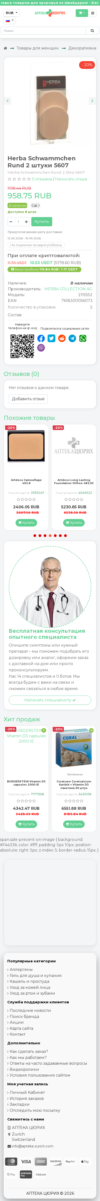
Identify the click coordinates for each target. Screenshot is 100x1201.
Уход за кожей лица (30, 987)
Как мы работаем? (28, 1057)
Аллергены (21, 969)
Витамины (27, 774)
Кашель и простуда (29, 981)
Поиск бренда (24, 1016)
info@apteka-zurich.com (32, 1146)
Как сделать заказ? (29, 1051)
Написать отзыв (71, 179)
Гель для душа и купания (36, 975)
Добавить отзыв (28, 399)
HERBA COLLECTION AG (68, 289)
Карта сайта (21, 1028)
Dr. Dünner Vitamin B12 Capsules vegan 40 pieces (74, 783)
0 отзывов (42, 179)
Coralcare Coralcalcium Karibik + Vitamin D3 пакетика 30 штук (26, 784)
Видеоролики (24, 1069)
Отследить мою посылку (35, 1110)
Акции (17, 1022)
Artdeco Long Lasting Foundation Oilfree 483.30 (26, 481)
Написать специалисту (48, 700)
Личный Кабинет (27, 1092)
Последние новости (30, 1010)
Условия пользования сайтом (40, 1075)
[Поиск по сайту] (92, 30)
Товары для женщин (38, 48)
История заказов (27, 1098)
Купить (41, 221)
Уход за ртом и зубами (32, 993)
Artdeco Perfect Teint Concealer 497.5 (74, 481)
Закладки (20, 1104)
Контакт (17, 1034)
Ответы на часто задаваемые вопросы (48, 1063)
